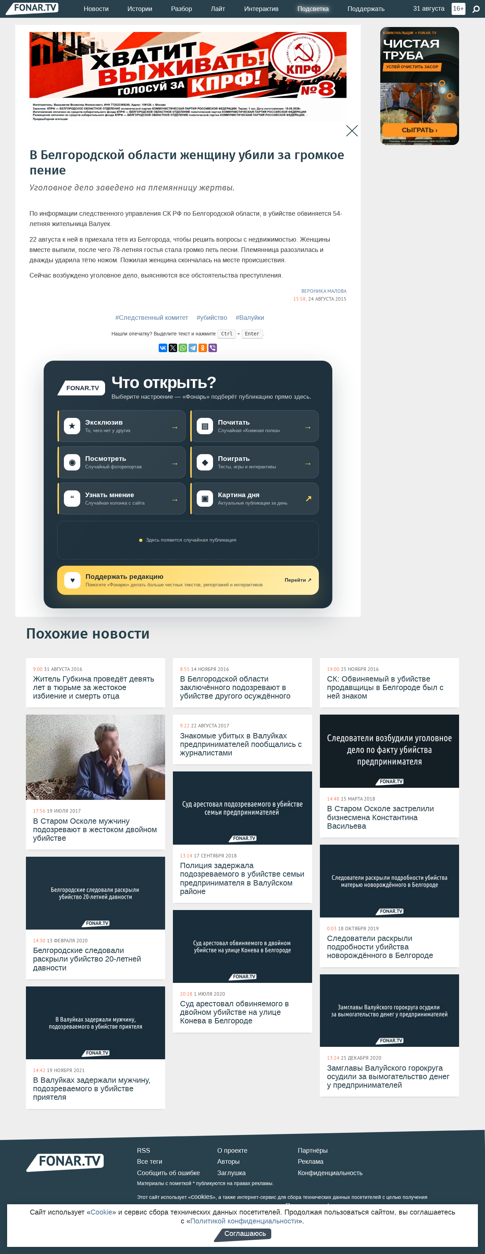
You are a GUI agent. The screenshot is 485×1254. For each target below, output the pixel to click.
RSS (143, 1150)
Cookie (101, 1212)
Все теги (149, 1161)
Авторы (228, 1161)
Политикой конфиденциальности (244, 1221)
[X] (173, 348)
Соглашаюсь (245, 1233)
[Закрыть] (352, 131)
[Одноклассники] (202, 348)
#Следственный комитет (151, 317)
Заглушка (231, 1173)
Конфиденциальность (330, 1173)
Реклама (310, 1161)
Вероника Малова (324, 291)
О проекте (232, 1150)
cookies (202, 1197)
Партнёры (313, 1150)
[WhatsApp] (183, 348)
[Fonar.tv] (32, 8)
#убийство (212, 317)
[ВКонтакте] (163, 348)
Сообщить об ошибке (168, 1173)
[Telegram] (193, 348)
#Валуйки (250, 317)
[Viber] (212, 348)
